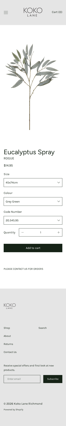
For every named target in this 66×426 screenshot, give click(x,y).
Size (6, 174)
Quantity (9, 232)
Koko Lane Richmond (28, 403)
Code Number (13, 211)
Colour (8, 193)
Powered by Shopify (13, 409)
